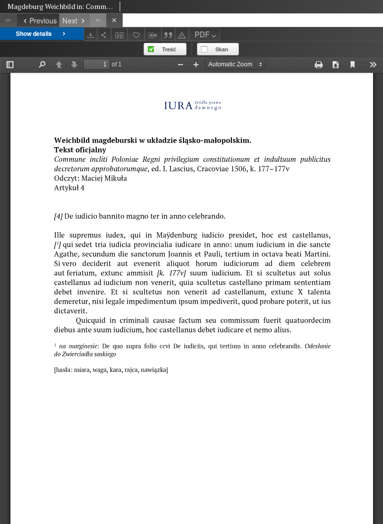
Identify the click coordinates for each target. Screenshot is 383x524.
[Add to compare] (119, 34)
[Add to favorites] (136, 34)
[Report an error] (182, 34)
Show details (34, 33)
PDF (201, 34)
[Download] (91, 34)
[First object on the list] (8, 20)
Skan (221, 49)
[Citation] (169, 34)
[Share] (104, 34)
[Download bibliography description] (153, 34)
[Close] (114, 20)
